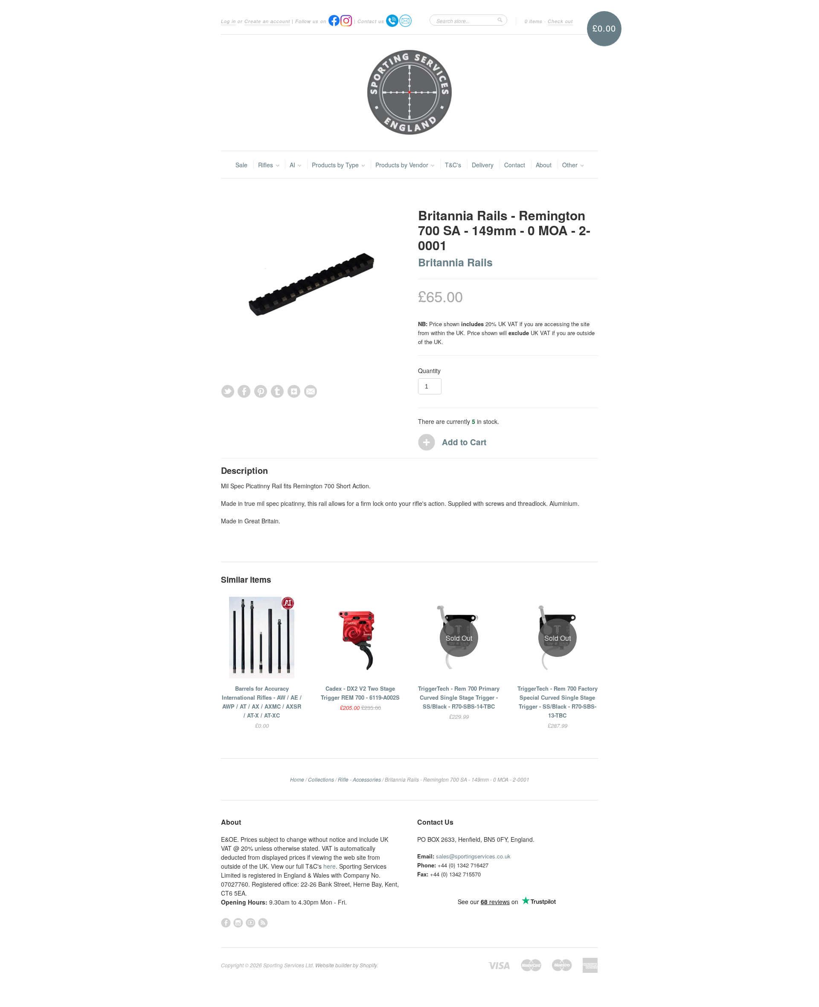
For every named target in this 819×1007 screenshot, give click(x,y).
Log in (228, 21)
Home (297, 779)
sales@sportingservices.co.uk (473, 856)
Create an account (267, 21)
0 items (534, 21)
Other (570, 165)
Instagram (238, 923)
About (544, 165)
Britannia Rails (455, 262)
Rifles (266, 165)
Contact (514, 165)
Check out (560, 21)
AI (293, 165)
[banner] (409, 92)
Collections (321, 779)
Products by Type (336, 165)
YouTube (251, 923)
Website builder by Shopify (346, 965)
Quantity (429, 370)
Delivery (483, 165)
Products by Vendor (402, 165)
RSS (263, 923)
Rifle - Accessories (359, 779)
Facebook (226, 923)
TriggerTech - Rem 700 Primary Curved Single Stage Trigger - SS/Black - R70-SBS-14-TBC (459, 697)
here (329, 866)
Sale (241, 165)
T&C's (453, 165)
